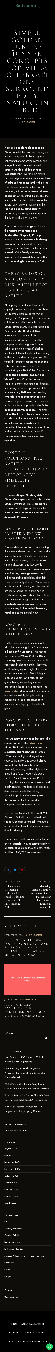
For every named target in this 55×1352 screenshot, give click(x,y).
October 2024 (11, 1196)
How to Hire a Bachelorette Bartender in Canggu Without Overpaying (24, 1010)
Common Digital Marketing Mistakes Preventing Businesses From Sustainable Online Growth (24, 1073)
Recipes (8, 1276)
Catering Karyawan (13, 1228)
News (7, 1269)
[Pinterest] (22, 870)
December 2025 (12, 1162)
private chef (11, 691)
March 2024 (10, 1203)
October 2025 (11, 1175)
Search (8, 1033)
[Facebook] (7, 870)
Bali (6, 1221)
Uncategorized (27, 122)
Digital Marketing (12, 1242)
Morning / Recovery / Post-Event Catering (24, 1255)
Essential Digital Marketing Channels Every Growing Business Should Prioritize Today (26, 1097)
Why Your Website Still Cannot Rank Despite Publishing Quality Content (23, 1109)
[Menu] (6, 6)
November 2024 (12, 1189)
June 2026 (9, 1155)
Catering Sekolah (12, 1235)
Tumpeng (8, 1290)
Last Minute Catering (13, 1249)
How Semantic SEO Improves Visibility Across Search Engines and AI (25, 1059)
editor (17, 118)
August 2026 (10, 1148)
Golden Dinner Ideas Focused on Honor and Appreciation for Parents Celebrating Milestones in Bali (26, 947)
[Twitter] (15, 870)
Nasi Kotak (9, 1262)
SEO (6, 1283)
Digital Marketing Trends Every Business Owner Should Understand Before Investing (26, 1086)
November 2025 (12, 1169)
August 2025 (10, 1182)
